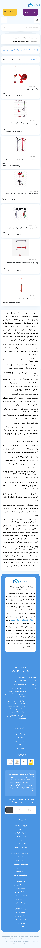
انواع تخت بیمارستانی (20, 826)
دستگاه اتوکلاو (20, 888)
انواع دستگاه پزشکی (20, 871)
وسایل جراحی (20, 868)
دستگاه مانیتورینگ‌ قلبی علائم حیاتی (20, 853)
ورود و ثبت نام (20, 734)
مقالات (20, 745)
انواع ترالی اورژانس (20, 833)
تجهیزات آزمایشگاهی (20, 895)
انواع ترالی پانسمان (20, 837)
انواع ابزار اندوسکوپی (20, 920)
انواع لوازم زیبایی (20, 899)
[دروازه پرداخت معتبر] (31, 762)
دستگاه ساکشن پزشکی (20, 885)
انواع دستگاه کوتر (20, 881)
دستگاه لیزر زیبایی (20, 916)
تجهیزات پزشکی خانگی (20, 927)
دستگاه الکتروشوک (20, 861)
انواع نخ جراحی (20, 912)
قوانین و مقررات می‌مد (20, 741)
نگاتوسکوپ (20, 840)
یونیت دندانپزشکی (20, 909)
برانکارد (20, 829)
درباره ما (20, 738)
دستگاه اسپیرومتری (20, 892)
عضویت (9, 810)
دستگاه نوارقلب (20, 857)
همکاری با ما (20, 748)
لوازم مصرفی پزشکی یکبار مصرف (20, 923)
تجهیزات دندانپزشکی (20, 844)
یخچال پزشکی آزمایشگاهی (20, 864)
